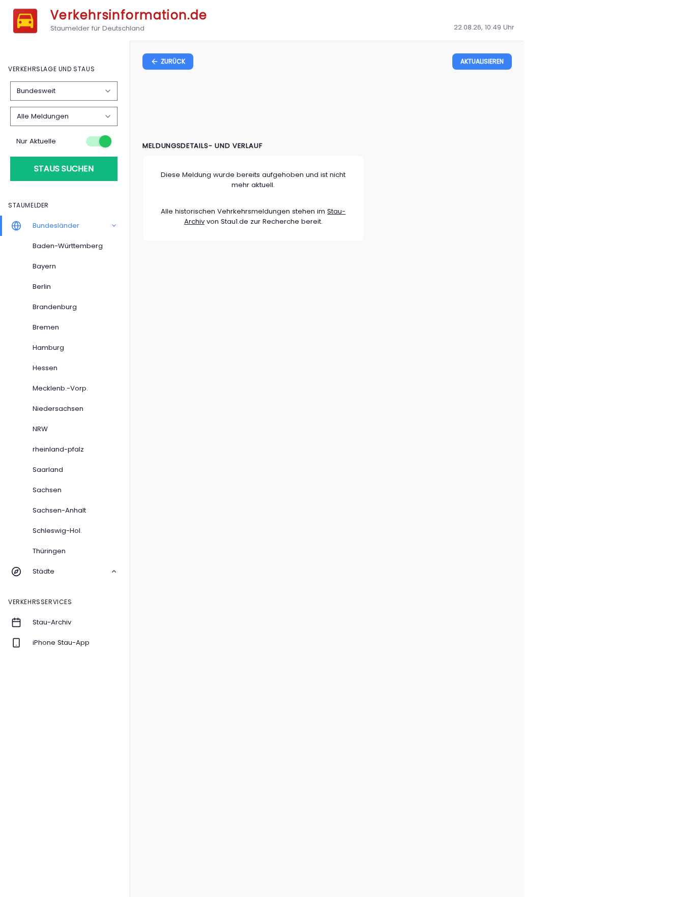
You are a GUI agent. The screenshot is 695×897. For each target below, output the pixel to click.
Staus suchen (64, 168)
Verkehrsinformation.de (128, 15)
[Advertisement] (327, 107)
